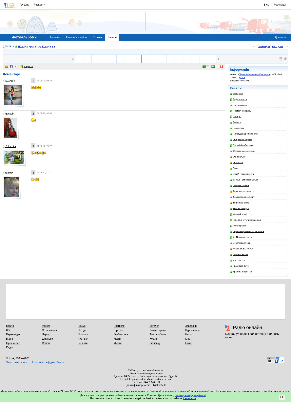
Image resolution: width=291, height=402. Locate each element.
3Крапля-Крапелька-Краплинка (36, 46)
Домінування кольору (244, 197)
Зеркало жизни (240, 254)
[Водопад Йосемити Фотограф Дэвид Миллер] (137, 59)
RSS (8, 330)
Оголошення (49, 330)
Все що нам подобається (245, 180)
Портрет (237, 116)
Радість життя (240, 99)
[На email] (6, 66)
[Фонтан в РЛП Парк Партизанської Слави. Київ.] (187, 59)
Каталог (154, 325)
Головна (24, 4)
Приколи (83, 334)
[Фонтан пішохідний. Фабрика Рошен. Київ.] (104, 59)
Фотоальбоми (157, 334)
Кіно (187, 338)
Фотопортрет (239, 225)
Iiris (8, 46)
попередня (264, 46)
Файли (46, 343)
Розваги (237, 122)
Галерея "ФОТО (241, 185)
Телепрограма (157, 330)
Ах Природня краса (242, 237)
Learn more (189, 398)
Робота (46, 325)
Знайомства (121, 334)
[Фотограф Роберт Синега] (112, 59)
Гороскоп (119, 330)
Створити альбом (76, 37)
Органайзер (13, 343)
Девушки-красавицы (243, 191)
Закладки (191, 325)
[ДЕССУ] (145, 52)
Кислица (10, 80)
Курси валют (193, 330)
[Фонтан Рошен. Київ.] (95, 59)
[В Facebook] (11, 66)
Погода (82, 330)
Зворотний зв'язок (17, 362)
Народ (45, 334)
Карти (117, 338)
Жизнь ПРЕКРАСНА (243, 248)
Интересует (239, 260)
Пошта (10, 325)
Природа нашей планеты (245, 134)
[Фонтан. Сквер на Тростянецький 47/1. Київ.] (162, 59)
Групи (188, 343)
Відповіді (154, 343)
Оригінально (239, 157)
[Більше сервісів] (15, 66)
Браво (236, 168)
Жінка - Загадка (241, 208)
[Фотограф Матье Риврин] (170, 59)
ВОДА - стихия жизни (243, 174)
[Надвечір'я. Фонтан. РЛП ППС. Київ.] (179, 59)
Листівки (83, 338)
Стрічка (97, 37)
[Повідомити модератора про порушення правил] (221, 66)
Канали (112, 37)
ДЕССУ (241, 77)
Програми (119, 325)
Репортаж (238, 93)
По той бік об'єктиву (243, 145)
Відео (9, 338)
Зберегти (28, 66)
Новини (153, 338)
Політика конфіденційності (48, 362)
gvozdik (9, 113)
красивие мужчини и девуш (247, 220)
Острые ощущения (242, 139)
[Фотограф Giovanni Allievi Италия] (154, 59)
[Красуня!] (129, 59)
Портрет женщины (242, 111)
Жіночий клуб (239, 214)
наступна (277, 46)
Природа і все (240, 105)
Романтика (238, 128)
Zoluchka (10, 146)
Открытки (238, 162)
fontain (9, 172)
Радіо (9, 347)
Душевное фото (241, 202)
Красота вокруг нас (242, 271)
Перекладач (13, 334)
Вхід (266, 4)
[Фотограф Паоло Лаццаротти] (87, 59)
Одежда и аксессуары (244, 151)
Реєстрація (280, 4)
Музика (118, 343)
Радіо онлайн (247, 327)
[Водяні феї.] (195, 59)
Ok (282, 397)
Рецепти (82, 343)
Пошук (82, 325)
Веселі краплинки (241, 243)
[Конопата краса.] (120, 59)
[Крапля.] (79, 59)
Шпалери (47, 338)
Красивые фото (241, 266)
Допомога (280, 37)
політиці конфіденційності (190, 395)
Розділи (38, 4)
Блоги (188, 334)
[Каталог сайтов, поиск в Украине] (275, 358)
